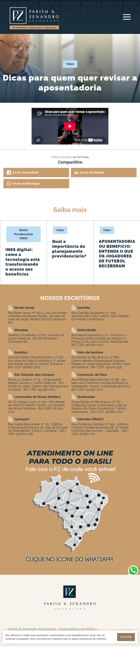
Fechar (126, 637)
